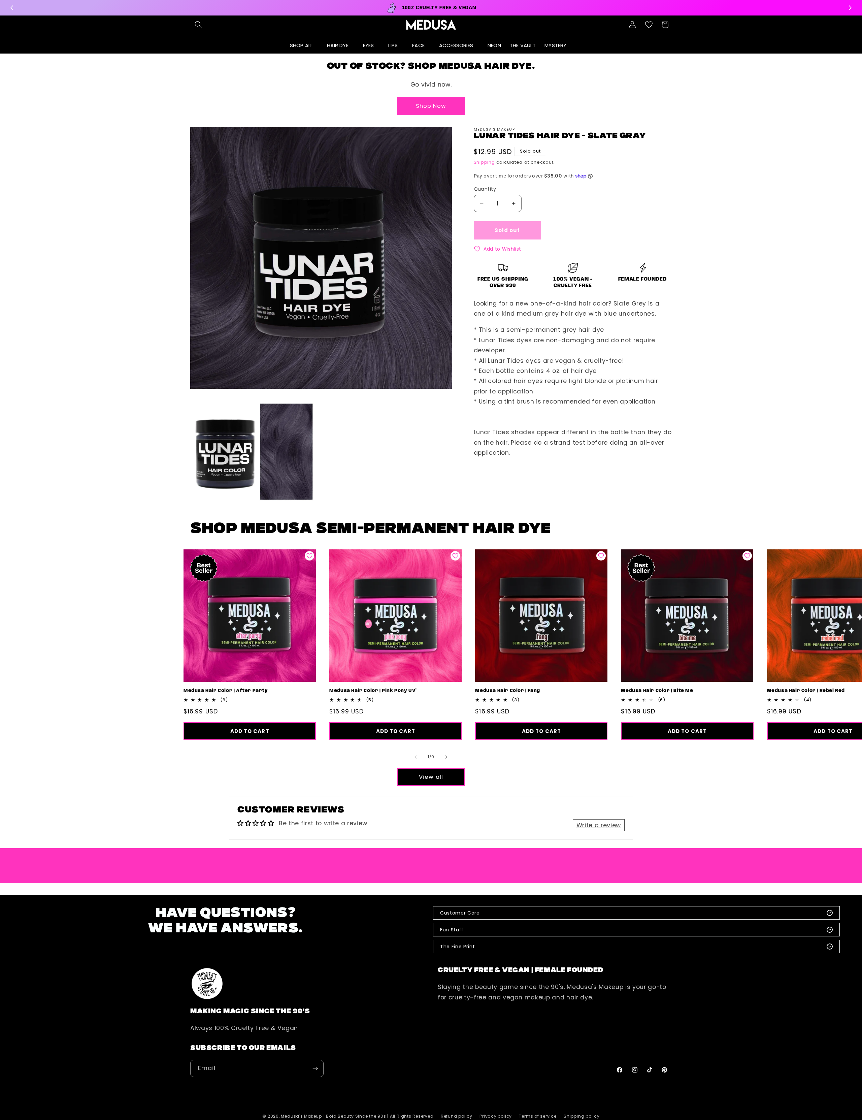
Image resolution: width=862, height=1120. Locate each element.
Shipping (484, 162)
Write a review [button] (598, 825)
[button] (198, 25)
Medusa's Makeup (301, 1116)
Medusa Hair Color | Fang (507, 691)
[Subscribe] (315, 1068)
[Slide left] (415, 756)
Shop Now (431, 106)
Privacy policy (495, 1116)
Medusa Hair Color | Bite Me (657, 691)
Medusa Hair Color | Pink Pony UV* (373, 691)
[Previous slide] (12, 8)
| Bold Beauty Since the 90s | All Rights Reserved (379, 1116)
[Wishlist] (649, 25)
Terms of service (537, 1116)
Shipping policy (582, 1116)
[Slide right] (446, 756)
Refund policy (456, 1116)
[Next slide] (850, 8)
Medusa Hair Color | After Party (226, 691)
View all (431, 777)
